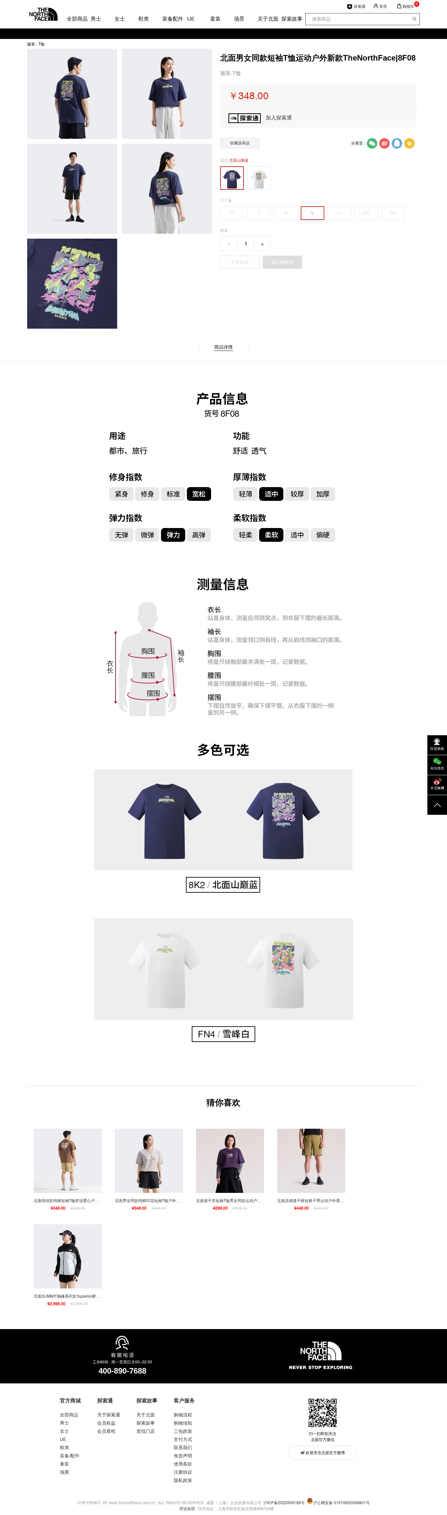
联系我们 (183, 1447)
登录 (383, 6)
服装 (31, 44)
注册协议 (183, 1472)
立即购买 (240, 262)
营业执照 (187, 1508)
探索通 (360, 6)
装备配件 (167, 19)
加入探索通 (279, 117)
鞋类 (143, 19)
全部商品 (72, 19)
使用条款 (183, 1464)
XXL (366, 213)
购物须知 (183, 1423)
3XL (393, 213)
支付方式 (183, 1439)
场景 (239, 19)
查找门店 (145, 1431)
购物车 (408, 6)
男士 (95, 19)
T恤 (41, 44)
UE (191, 19)
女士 (119, 19)
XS (232, 213)
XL (339, 213)
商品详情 (223, 347)
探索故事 (286, 19)
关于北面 (262, 19)
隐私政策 (183, 1480)
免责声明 (183, 1455)
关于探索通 (108, 1414)
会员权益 (106, 1423)
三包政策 (183, 1431)
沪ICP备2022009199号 (284, 1503)
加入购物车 (282, 262)
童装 (215, 19)
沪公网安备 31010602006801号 (341, 1503)
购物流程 (183, 1414)
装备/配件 (70, 1455)
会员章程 (106, 1431)
